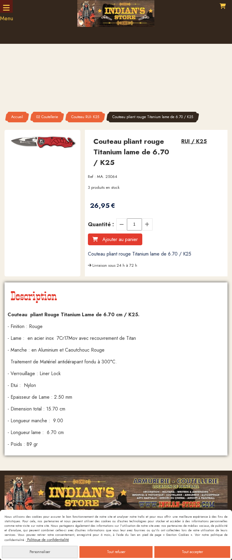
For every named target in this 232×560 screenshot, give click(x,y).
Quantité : (101, 224)
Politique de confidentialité (47, 539)
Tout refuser (116, 552)
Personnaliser (40, 552)
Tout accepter (192, 552)
